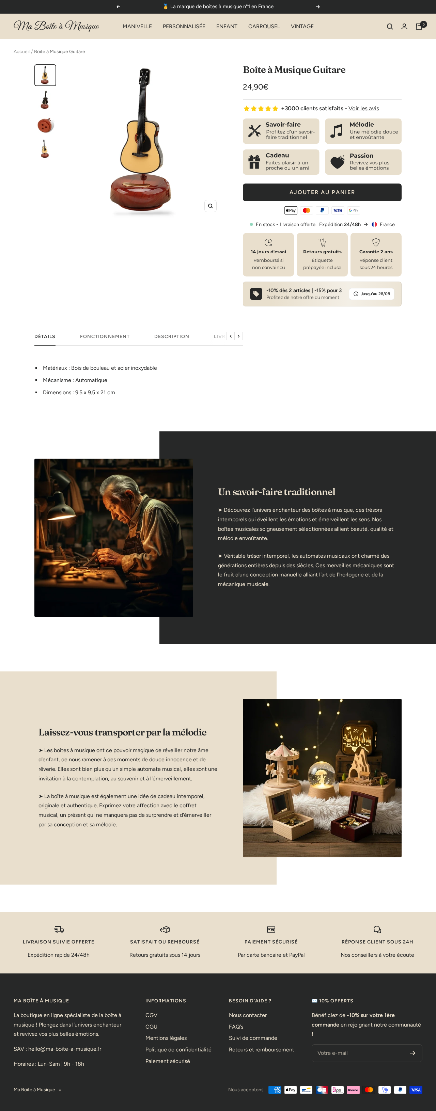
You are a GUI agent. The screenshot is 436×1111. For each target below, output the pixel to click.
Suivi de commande (253, 1038)
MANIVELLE (137, 26)
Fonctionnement (105, 336)
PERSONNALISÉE (184, 26)
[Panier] (419, 26)
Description (171, 336)
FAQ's (236, 1026)
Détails (45, 336)
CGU (151, 1026)
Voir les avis (363, 108)
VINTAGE (302, 26)
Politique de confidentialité (178, 1049)
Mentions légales (166, 1038)
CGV (151, 1015)
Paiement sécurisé (167, 1061)
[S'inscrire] (413, 1053)
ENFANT (226, 26)
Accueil (22, 51)
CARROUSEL (264, 26)
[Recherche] (390, 26)
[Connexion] (404, 26)
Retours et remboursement (261, 1049)
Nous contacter (248, 1015)
